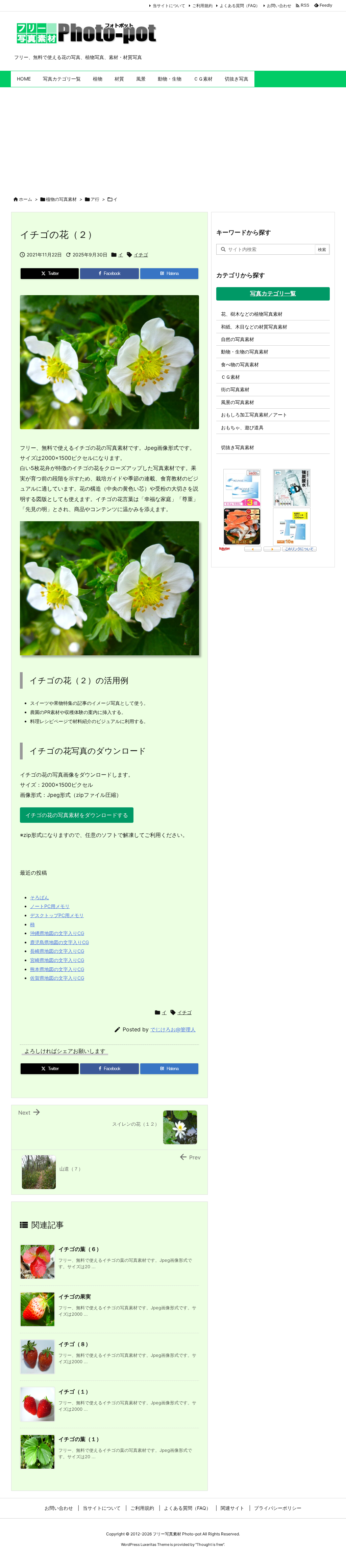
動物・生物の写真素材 (244, 351)
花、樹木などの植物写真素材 (251, 314)
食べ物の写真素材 (240, 364)
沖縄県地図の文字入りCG (57, 933)
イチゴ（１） (74, 1391)
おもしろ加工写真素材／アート (254, 414)
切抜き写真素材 (237, 447)
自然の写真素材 (237, 339)
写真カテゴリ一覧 (273, 293)
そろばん (39, 897)
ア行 (95, 199)
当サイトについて (169, 5)
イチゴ (141, 254)
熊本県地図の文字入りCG (57, 969)
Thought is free (210, 1544)
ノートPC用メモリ (50, 906)
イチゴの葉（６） (80, 1249)
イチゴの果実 (74, 1296)
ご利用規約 (202, 5)
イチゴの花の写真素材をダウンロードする (76, 815)
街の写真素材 (235, 389)
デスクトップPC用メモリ (57, 915)
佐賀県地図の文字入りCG (57, 978)
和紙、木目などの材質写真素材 (254, 327)
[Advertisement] (173, 138)
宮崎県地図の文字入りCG (57, 960)
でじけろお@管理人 (173, 1029)
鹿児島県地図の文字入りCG (59, 942)
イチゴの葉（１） (80, 1439)
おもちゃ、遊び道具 (242, 427)
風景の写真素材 (237, 402)
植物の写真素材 (61, 199)
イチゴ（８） (74, 1344)
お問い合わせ (279, 5)
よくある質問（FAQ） (240, 5)
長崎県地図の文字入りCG (57, 951)
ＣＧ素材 (230, 377)
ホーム (25, 199)
